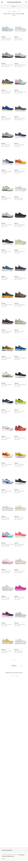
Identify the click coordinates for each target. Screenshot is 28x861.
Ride (19, 11)
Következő (14, 665)
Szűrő (14, 6)
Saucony (14, 11)
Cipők (9, 11)
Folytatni (4, 858)
